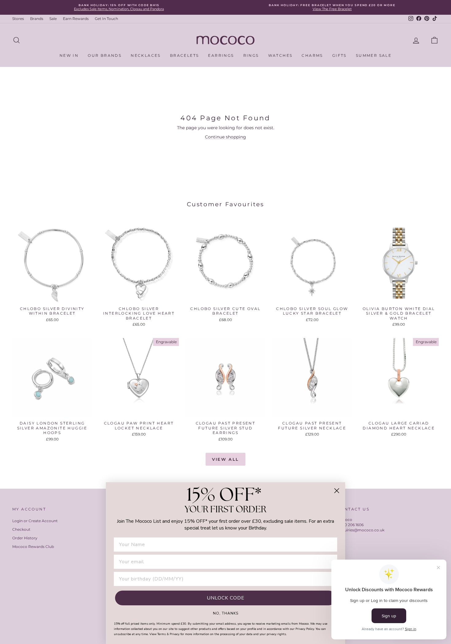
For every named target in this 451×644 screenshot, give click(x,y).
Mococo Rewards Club (33, 546)
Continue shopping (225, 137)
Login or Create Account (35, 520)
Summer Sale (373, 55)
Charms (312, 55)
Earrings (221, 55)
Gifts (339, 55)
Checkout (21, 529)
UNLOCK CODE (226, 598)
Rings (251, 55)
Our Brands (104, 55)
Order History (24, 538)
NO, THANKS (225, 613)
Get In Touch (106, 18)
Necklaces (146, 55)
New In (69, 55)
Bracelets (184, 55)
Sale (53, 18)
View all (225, 459)
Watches (280, 55)
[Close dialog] (336, 490)
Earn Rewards (76, 18)
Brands (36, 18)
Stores (18, 18)
